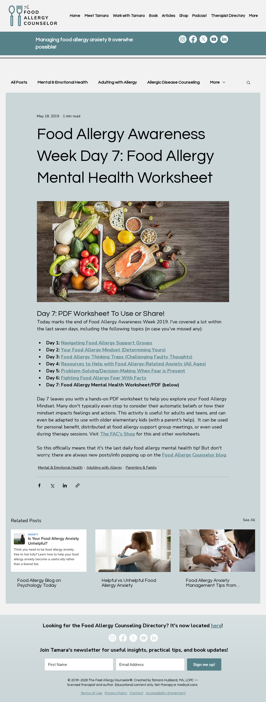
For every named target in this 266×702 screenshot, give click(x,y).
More (215, 82)
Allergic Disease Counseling (173, 82)
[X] (203, 39)
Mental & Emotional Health (63, 82)
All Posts (19, 82)
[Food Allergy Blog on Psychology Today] (49, 550)
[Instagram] (183, 39)
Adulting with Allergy (117, 82)
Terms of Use (91, 693)
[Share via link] (77, 485)
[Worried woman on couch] (133, 550)
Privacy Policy (116, 693)
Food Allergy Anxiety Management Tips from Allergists (211, 583)
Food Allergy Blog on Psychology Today (39, 583)
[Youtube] (214, 39)
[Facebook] (193, 39)
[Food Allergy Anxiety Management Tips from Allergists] (217, 550)
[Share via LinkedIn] (64, 485)
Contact (136, 693)
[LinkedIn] (224, 39)
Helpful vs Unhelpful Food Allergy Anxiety (129, 583)
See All (249, 519)
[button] (248, 82)
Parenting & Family (141, 467)
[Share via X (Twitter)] (52, 485)
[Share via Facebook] (39, 485)
